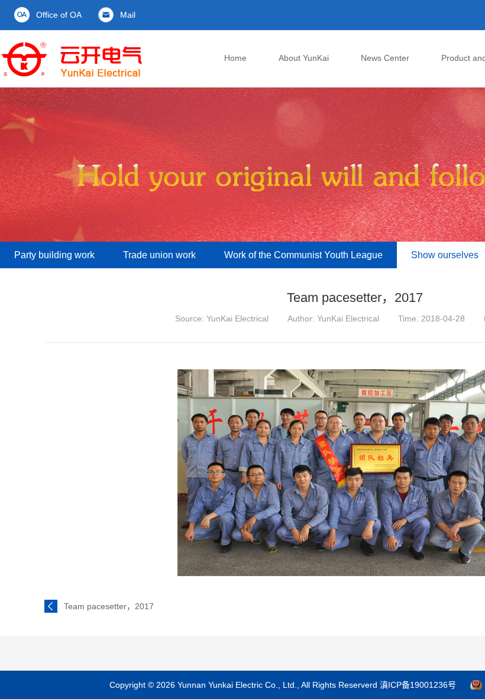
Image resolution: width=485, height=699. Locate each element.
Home (235, 58)
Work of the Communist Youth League (303, 255)
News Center (385, 58)
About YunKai (304, 58)
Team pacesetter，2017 (109, 606)
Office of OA (59, 14)
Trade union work (159, 255)
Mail (127, 14)
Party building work (54, 255)
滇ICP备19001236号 (418, 685)
